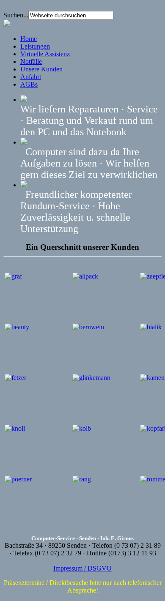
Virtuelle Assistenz (45, 53)
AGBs (29, 84)
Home (28, 38)
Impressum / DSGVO (82, 568)
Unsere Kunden (41, 69)
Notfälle (31, 61)
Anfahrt (30, 76)
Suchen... (15, 15)
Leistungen (35, 46)
